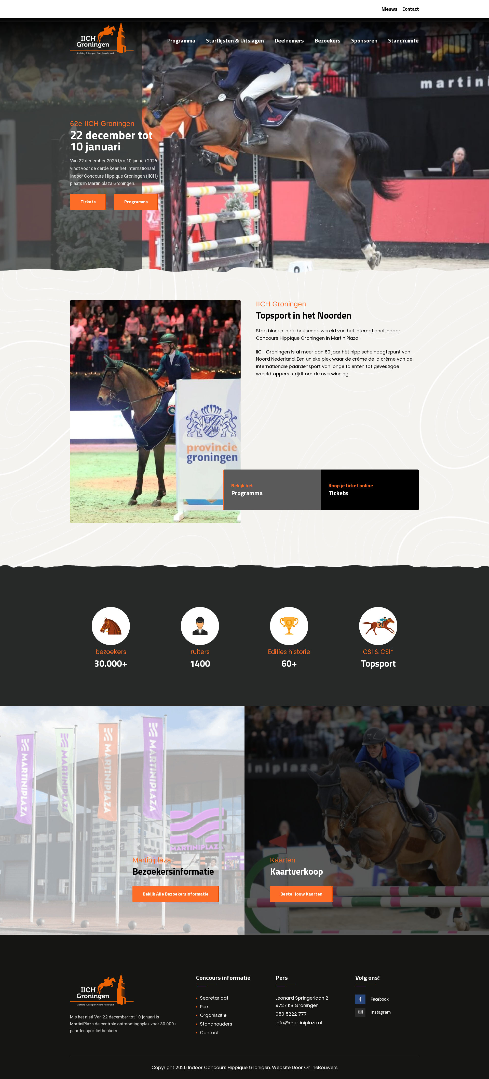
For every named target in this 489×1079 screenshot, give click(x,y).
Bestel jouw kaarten (301, 893)
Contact (410, 8)
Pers (205, 1006)
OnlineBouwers (321, 1067)
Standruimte (403, 41)
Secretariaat (214, 998)
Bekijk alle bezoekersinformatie (176, 893)
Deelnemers (289, 41)
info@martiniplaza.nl (299, 1022)
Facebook (380, 999)
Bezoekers (328, 41)
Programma (181, 41)
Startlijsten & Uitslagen (235, 41)
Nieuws (389, 8)
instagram (381, 1012)
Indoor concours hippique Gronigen (229, 1067)
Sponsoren (364, 41)
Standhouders (216, 1024)
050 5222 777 (291, 1014)
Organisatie (213, 1015)
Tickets (88, 201)
